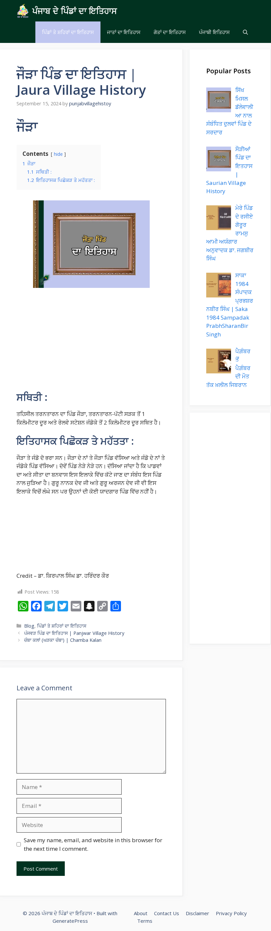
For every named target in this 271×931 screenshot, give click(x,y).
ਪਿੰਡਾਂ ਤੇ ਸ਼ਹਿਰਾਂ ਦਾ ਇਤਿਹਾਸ (68, 32)
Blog (29, 626)
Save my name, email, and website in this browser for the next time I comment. (93, 844)
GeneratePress (70, 920)
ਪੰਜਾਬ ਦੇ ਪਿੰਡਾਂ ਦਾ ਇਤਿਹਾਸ (74, 10)
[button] (245, 32)
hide (58, 154)
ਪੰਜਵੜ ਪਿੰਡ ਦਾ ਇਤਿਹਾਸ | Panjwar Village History (74, 633)
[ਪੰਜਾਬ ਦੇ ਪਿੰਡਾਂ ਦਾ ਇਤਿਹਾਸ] (23, 10)
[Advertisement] (91, 342)
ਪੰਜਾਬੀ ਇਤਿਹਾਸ (214, 32)
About (140, 913)
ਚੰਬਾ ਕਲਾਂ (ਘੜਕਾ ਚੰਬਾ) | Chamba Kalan (62, 640)
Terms (144, 920)
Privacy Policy (231, 913)
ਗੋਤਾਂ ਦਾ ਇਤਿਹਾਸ (170, 32)
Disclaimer (197, 913)
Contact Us (166, 913)
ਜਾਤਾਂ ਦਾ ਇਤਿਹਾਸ (123, 32)
